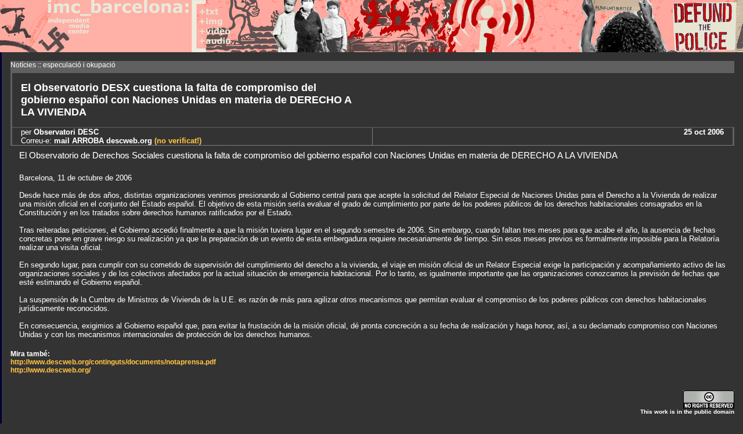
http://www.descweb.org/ (50, 370)
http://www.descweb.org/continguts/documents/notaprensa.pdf (113, 362)
